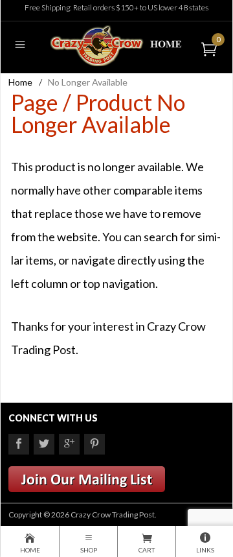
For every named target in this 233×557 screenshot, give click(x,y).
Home (20, 82)
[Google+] (69, 444)
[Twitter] (44, 444)
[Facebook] (18, 444)
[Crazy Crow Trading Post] (116, 44)
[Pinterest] (94, 444)
